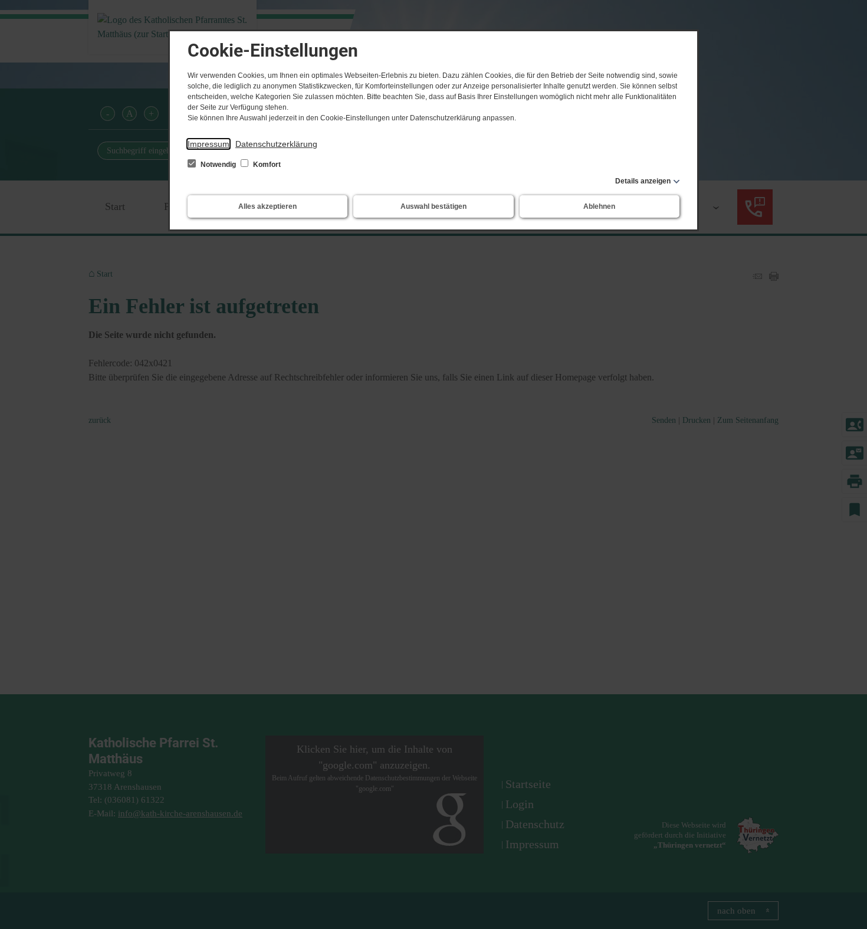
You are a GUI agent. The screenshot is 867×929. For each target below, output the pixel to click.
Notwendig (218, 164)
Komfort (266, 164)
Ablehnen (599, 206)
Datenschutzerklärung (276, 144)
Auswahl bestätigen (433, 206)
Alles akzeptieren (267, 206)
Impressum (208, 144)
